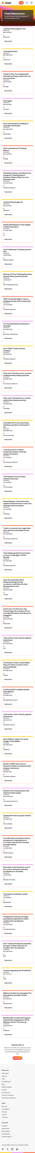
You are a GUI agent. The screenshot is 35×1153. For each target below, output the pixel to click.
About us (4, 1076)
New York (4, 1106)
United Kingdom (7, 1137)
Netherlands (5, 1129)
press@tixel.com (14, 18)
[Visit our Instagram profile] (12, 1149)
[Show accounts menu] (31, 2)
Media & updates (7, 1087)
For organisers (6, 1082)
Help (3, 1079)
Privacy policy (6, 1092)
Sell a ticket (5, 1073)
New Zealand (6, 1131)
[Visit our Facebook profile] (3, 1149)
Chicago (4, 1112)
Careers (4, 1090)
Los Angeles (5, 1109)
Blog (3, 1084)
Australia (4, 1126)
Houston (4, 1115)
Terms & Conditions (8, 1095)
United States (6, 1134)
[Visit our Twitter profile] (7, 1149)
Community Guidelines (9, 1098)
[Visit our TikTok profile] (17, 1149)
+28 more (4, 1117)
